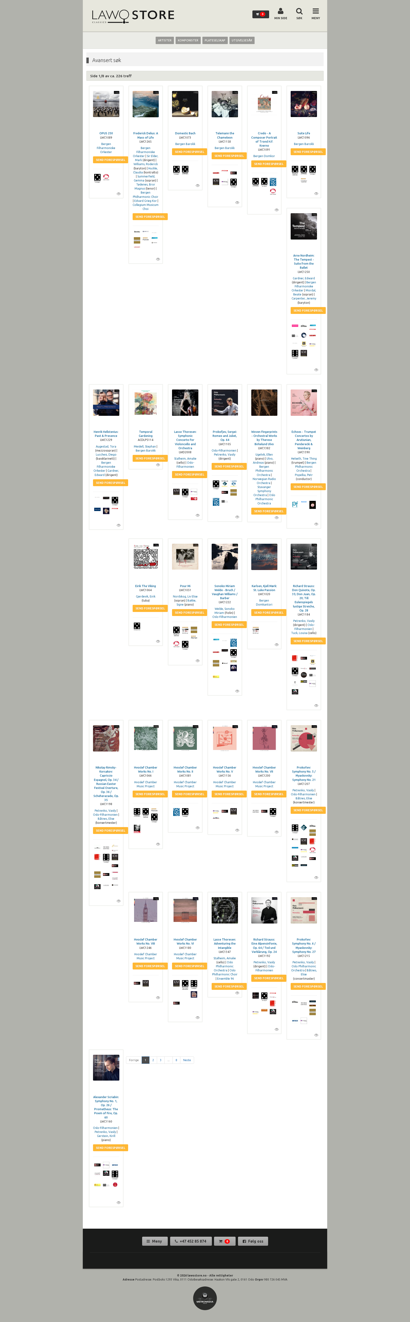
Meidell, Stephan (145, 446)
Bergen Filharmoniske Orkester (106, 148)
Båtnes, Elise (106, 818)
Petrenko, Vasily (224, 454)
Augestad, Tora (106, 446)
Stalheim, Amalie (185, 458)
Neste (187, 1060)
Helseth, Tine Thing (304, 458)
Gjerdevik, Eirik (145, 596)
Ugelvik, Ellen (264, 454)
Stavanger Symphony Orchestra (262, 491)
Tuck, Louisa (299, 632)
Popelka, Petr (304, 474)
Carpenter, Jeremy (304, 298)
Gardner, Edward (304, 278)
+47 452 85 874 (193, 1241)
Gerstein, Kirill (106, 1135)
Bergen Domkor (264, 156)
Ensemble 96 (225, 978)
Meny (157, 1241)
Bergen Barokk (185, 143)
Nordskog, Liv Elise (185, 596)
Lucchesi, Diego (106, 454)
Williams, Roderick (146, 164)
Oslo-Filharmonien (224, 450)
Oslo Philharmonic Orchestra (265, 499)
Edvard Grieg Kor (145, 200)
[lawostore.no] (132, 16)
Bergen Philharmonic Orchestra (264, 470)
